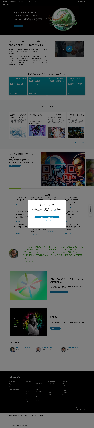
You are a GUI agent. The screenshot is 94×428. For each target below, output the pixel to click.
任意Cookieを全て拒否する (47, 220)
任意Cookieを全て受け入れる (47, 217)
